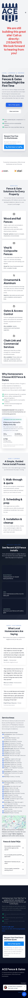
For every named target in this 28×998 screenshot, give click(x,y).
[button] (25, 12)
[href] (14, 822)
